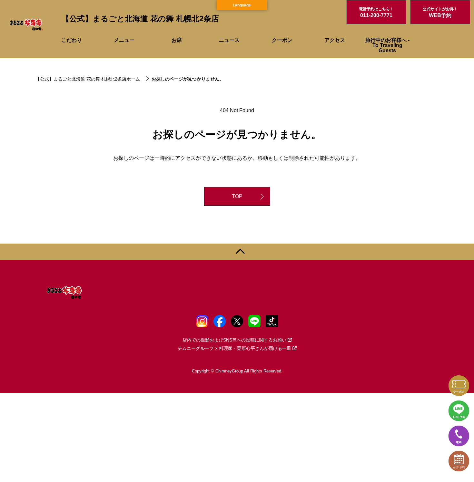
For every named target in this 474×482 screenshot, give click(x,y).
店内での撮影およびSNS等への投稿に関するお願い (234, 339)
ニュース (229, 40)
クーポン (282, 40)
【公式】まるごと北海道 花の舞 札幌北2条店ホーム (87, 79)
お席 (177, 40)
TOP (237, 196)
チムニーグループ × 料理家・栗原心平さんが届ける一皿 (234, 348)
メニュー (124, 40)
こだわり (71, 40)
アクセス (334, 40)
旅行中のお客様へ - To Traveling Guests (387, 45)
